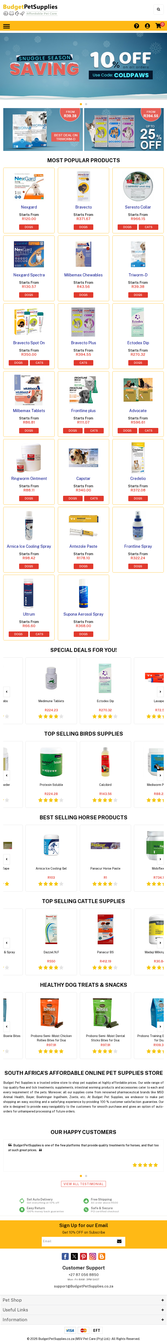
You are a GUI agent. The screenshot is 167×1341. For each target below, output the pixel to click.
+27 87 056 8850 (83, 1275)
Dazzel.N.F (51, 952)
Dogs (29, 227)
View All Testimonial (83, 1184)
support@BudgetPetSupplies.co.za (83, 1286)
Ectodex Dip (105, 701)
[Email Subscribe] (119, 1242)
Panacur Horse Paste (105, 868)
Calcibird (105, 785)
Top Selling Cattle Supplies (83, 901)
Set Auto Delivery (43, 1201)
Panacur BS (105, 952)
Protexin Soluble (51, 785)
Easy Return (45, 1209)
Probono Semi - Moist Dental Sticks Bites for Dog (105, 1038)
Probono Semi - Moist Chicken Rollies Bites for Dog (51, 1038)
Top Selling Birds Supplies (83, 734)
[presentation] (6, 692)
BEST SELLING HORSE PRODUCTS (83, 817)
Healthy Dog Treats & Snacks (83, 985)
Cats (148, 227)
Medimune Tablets (51, 701)
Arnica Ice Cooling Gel (51, 868)
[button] (81, 104)
